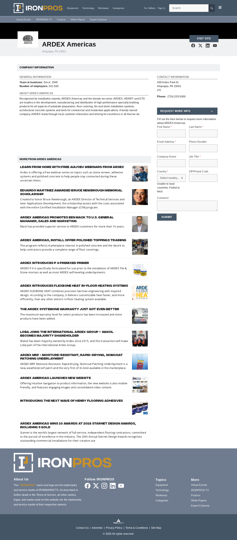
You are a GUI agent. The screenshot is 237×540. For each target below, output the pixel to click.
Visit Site (204, 38)
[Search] (211, 8)
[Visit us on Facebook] (193, 45)
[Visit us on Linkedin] (208, 45)
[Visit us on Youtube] (215, 45)
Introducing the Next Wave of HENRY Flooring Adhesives (71, 401)
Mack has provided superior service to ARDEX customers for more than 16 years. (72, 226)
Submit (166, 217)
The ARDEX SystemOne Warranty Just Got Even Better (69, 309)
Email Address (166, 142)
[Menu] (220, 7)
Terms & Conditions (136, 527)
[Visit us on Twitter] (200, 45)
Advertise (97, 527)
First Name (164, 127)
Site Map (156, 527)
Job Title (195, 156)
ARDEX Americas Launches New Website (55, 378)
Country (162, 171)
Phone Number (198, 142)
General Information (35, 77)
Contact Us (82, 527)
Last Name (196, 127)
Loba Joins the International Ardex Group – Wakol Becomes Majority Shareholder (67, 334)
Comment (162, 198)
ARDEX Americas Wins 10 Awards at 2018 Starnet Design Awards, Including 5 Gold (78, 425)
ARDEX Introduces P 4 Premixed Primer (54, 263)
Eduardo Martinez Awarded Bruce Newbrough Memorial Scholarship (71, 192)
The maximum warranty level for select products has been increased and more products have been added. (71, 316)
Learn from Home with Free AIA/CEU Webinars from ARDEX (72, 167)
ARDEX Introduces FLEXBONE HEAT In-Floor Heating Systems (74, 286)
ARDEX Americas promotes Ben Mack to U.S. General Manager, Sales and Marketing (67, 219)
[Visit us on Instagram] (104, 486)
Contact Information (173, 77)
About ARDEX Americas (36, 93)
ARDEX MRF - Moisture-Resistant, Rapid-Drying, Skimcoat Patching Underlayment (71, 357)
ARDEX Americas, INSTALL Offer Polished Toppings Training (73, 240)
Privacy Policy (114, 527)
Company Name (166, 156)
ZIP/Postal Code (198, 171)
